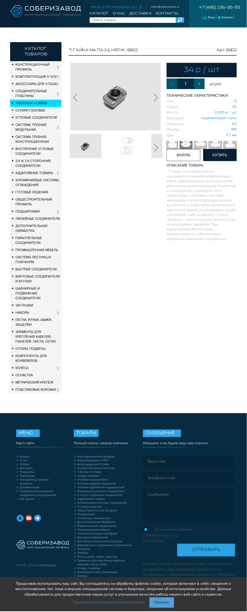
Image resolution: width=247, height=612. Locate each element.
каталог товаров (35, 51)
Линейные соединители (37, 219)
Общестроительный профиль (33, 201)
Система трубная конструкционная (32, 139)
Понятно (161, 602)
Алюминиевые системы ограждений (37, 182)
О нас (119, 13)
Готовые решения (31, 192)
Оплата (24, 464)
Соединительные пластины (31, 93)
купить (220, 155)
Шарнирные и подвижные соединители (27, 293)
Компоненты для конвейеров (31, 358)
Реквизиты (27, 472)
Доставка (140, 13)
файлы (183, 155)
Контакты (167, 13)
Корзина (227, 17)
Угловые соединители (36, 118)
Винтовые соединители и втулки (37, 278)
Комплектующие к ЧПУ (36, 77)
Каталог (99, 13)
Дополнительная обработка (31, 228)
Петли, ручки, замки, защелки (33, 322)
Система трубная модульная (31, 127)
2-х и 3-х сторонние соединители (33, 163)
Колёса (21, 368)
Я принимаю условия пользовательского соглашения (167, 535)
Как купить (27, 499)
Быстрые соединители (36, 269)
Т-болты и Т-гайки (31, 103)
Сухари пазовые (30, 110)
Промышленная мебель (36, 250)
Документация (30, 487)
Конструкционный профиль (32, 67)
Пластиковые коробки (35, 390)
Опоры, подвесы (30, 349)
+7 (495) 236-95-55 (219, 8)
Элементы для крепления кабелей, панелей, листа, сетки (35, 337)
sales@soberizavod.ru (165, 7)
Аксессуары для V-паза (36, 84)
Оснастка (24, 375)
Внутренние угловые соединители (34, 151)
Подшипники (27, 211)
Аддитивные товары (34, 173)
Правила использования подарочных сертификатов (38, 493)
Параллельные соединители (28, 240)
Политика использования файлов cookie (109, 602)
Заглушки (24, 305)
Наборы (22, 313)
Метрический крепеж (34, 382)
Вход (211, 17)
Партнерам (27, 476)
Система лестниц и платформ (33, 259)
